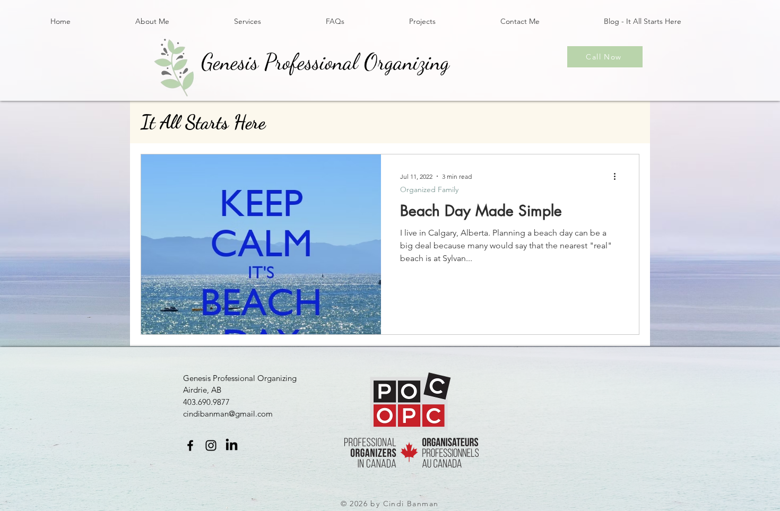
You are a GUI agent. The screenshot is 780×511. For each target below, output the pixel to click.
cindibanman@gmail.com (228, 414)
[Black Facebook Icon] (190, 445)
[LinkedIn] (231, 445)
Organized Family (429, 189)
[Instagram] (211, 445)
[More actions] (618, 176)
